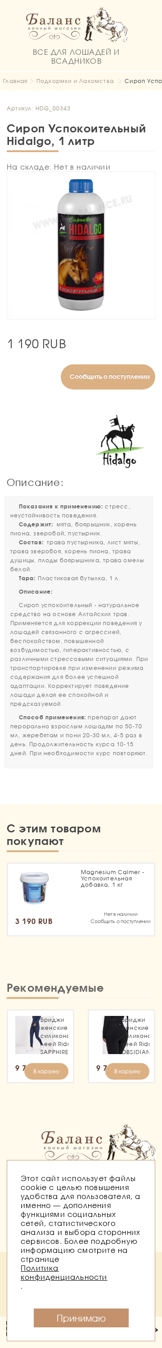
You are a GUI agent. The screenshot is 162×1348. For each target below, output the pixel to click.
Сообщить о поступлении (110, 376)
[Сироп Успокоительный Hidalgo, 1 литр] (81, 245)
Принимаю (81, 1318)
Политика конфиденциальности (64, 1272)
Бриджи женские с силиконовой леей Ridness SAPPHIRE (54, 1035)
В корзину (46, 1071)
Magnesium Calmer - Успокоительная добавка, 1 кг (113, 878)
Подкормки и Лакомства (75, 81)
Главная (15, 81)
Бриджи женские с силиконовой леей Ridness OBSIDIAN (135, 1035)
